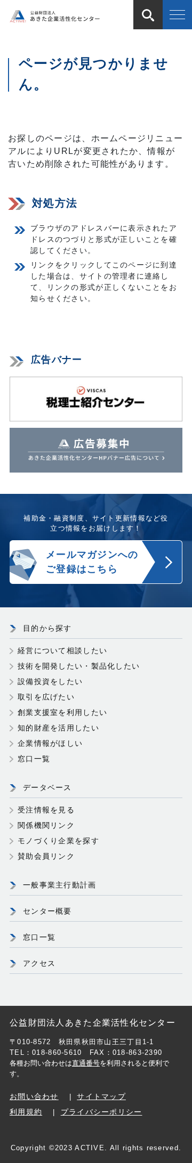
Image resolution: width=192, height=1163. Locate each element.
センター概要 (47, 911)
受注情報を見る (46, 810)
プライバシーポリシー (101, 1112)
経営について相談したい (62, 650)
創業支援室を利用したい (62, 712)
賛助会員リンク (46, 856)
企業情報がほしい (50, 743)
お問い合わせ (34, 1096)
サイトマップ (101, 1096)
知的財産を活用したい (58, 727)
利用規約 (26, 1112)
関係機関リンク (46, 825)
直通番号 (86, 1063)
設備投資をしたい (50, 681)
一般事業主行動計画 (60, 885)
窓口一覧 (34, 758)
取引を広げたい (46, 697)
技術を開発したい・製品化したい (79, 666)
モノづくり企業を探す (58, 840)
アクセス (39, 963)
